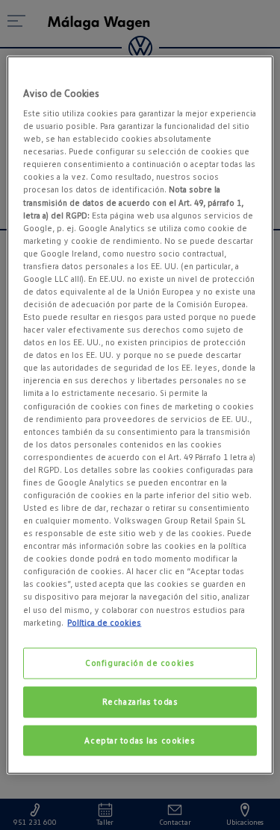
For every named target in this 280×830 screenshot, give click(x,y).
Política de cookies (104, 622)
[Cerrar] (252, 73)
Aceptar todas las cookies (139, 740)
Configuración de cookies (140, 662)
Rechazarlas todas (140, 701)
